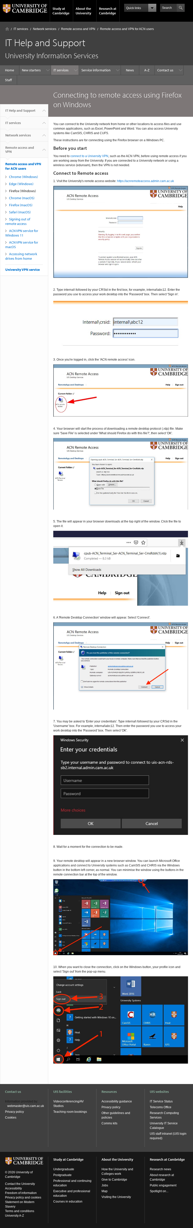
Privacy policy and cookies (23, 1197)
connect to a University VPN (89, 156)
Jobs (105, 1185)
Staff (8, 80)
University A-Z (14, 1215)
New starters (31, 70)
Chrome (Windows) (23, 176)
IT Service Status (161, 1101)
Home (7, 29)
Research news (160, 1169)
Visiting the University (116, 1197)
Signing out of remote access (17, 221)
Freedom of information (21, 1193)
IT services (21, 29)
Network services (44, 29)
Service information (96, 70)
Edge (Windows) (21, 184)
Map (105, 1191)
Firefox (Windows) (22, 191)
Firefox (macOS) (20, 205)
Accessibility (13, 1188)
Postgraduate (62, 1175)
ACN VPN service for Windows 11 (21, 233)
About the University (83, 10)
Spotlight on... (159, 1191)
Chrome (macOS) (21, 198)
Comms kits (109, 1123)
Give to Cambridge (114, 1179)
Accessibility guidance (117, 1101)
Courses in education (67, 1201)
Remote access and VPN (78, 29)
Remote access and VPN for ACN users (127, 29)
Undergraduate (63, 1169)
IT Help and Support (20, 110)
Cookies (10, 1117)
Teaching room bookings (70, 1112)
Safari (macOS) (20, 212)
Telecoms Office (160, 1107)
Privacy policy (14, 1112)
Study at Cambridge (61, 10)
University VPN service (22, 269)
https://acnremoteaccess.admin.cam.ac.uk (145, 181)
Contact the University (20, 1184)
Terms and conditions (19, 1211)
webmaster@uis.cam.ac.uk (25, 1106)
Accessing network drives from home (21, 256)
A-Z (147, 70)
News (130, 70)
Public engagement (163, 1185)
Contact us (165, 70)
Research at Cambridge (107, 10)
